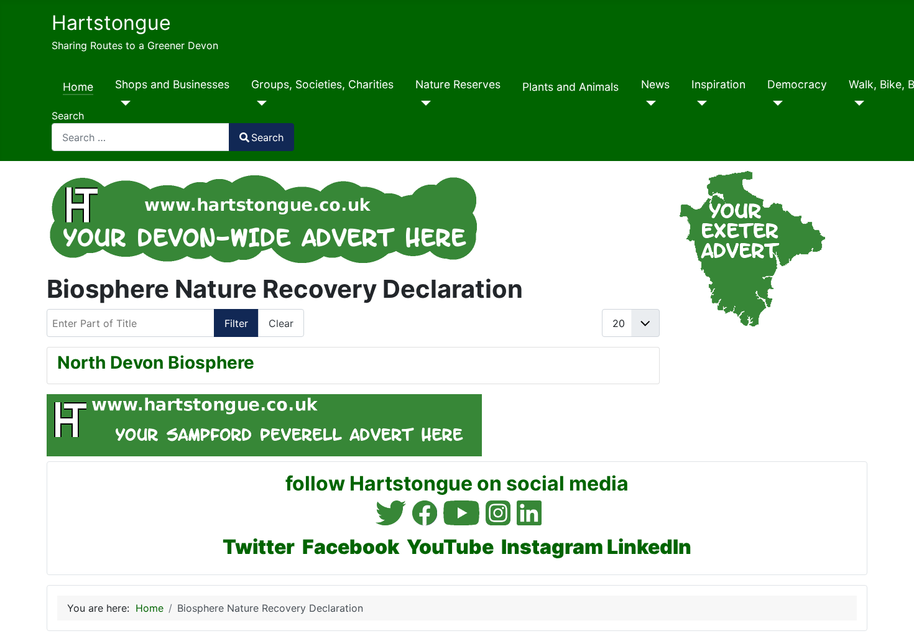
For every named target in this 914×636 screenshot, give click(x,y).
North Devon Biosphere (155, 362)
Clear (281, 323)
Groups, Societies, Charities (322, 84)
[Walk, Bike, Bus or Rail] (856, 103)
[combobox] (140, 137)
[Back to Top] (892, 613)
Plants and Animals (570, 86)
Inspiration (718, 84)
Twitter (259, 547)
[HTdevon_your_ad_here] (264, 217)
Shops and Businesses (172, 84)
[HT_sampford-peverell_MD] (264, 424)
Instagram (552, 547)
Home (78, 86)
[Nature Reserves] (423, 103)
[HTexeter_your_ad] (747, 248)
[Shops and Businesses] (123, 103)
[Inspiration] (699, 103)
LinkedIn (649, 547)
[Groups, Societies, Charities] (259, 103)
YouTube (450, 547)
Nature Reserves (458, 84)
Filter (236, 323)
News (655, 84)
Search (68, 115)
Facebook (350, 547)
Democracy (797, 84)
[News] (649, 103)
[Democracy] (775, 103)
